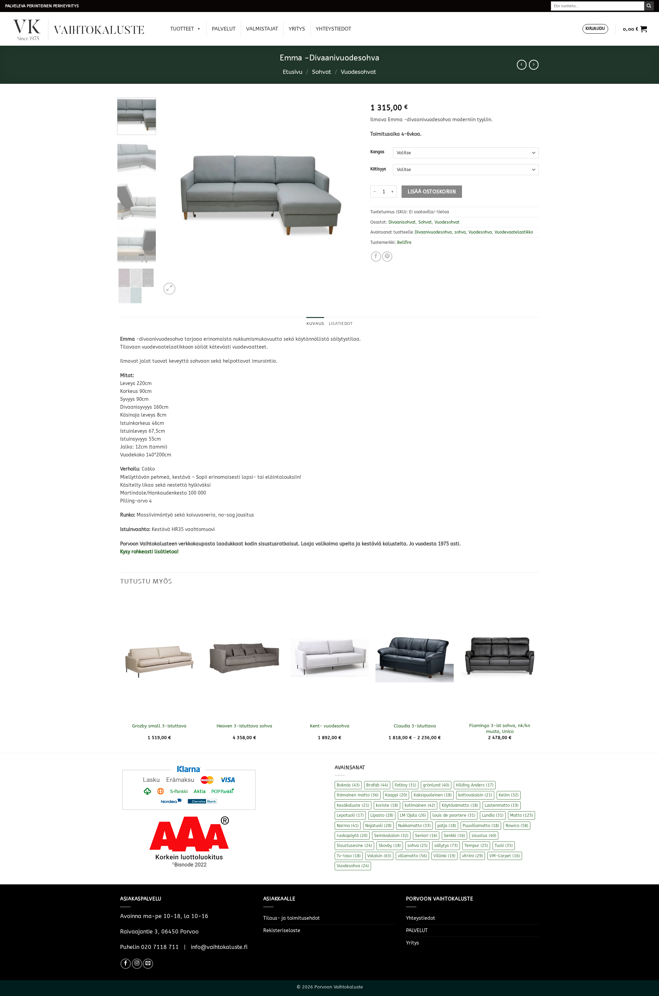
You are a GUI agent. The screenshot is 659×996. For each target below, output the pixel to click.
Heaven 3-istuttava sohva (244, 725)
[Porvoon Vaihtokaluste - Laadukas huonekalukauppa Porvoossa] (83, 29)
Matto (521, 815)
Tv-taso (349, 855)
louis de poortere (453, 815)
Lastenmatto (502, 805)
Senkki (454, 835)
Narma (348, 825)
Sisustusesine (354, 845)
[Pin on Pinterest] (387, 256)
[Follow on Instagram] (137, 964)
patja (446, 825)
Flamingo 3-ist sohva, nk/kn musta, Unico (499, 728)
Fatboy (405, 785)
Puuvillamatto (481, 825)
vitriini (472, 855)
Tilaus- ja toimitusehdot (291, 918)
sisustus (484, 835)
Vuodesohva (480, 232)
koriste (387, 805)
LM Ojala (413, 815)
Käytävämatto (460, 805)
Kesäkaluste (353, 805)
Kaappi (396, 795)
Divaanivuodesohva (433, 232)
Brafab (377, 785)
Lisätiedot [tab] (340, 323)
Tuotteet (182, 29)
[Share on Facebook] (376, 256)
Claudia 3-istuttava (415, 725)
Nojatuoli (378, 825)
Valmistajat (262, 29)
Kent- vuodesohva (329, 725)
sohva (460, 232)
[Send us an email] (148, 964)
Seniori (426, 835)
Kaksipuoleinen (433, 795)
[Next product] (522, 64)
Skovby (390, 845)
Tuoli (504, 845)
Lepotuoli (350, 815)
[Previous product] (534, 64)
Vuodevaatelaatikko (514, 232)
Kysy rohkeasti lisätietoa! (150, 552)
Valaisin (379, 855)
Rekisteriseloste (281, 930)
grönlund (436, 785)
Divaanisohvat (402, 222)
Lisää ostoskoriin (432, 192)
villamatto (412, 855)
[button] (595, 29)
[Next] (348, 197)
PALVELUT (223, 29)
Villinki (444, 855)
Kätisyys (378, 169)
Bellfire (404, 242)
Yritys (297, 29)
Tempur (476, 845)
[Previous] (173, 197)
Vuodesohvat (358, 72)
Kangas (377, 152)
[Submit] (649, 6)
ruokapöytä (352, 835)
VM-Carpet (504, 855)
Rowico (517, 825)
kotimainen (420, 805)
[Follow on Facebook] (125, 964)
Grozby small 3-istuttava (159, 725)
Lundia (493, 815)
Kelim (509, 795)
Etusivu (292, 72)
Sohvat (321, 72)
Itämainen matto (358, 795)
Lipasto (381, 815)
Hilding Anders (475, 785)
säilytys (446, 845)
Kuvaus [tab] (315, 323)
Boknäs (348, 785)
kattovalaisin (475, 795)
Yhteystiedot (333, 29)
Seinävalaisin (391, 835)
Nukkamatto (414, 825)
